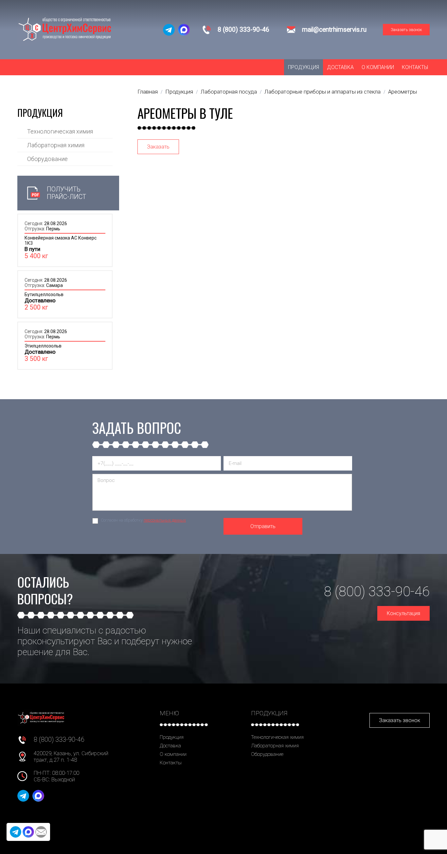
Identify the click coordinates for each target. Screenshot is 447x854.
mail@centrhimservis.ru (334, 29)
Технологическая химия (60, 131)
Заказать (158, 147)
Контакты (415, 67)
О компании (378, 67)
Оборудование (47, 158)
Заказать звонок (406, 29)
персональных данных (165, 520)
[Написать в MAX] (184, 30)
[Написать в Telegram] (169, 30)
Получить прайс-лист (66, 193)
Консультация (403, 613)
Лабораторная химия (55, 145)
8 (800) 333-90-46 (243, 29)
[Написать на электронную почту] (41, 832)
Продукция (303, 67)
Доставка (340, 67)
